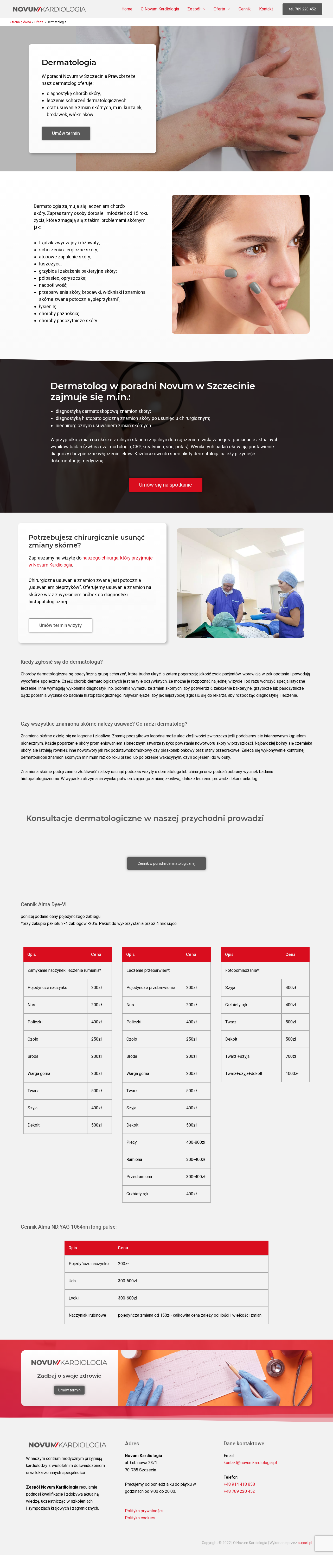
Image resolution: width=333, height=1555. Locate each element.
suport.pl (305, 1543)
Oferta (219, 9)
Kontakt (266, 9)
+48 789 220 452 (239, 1491)
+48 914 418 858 (239, 1484)
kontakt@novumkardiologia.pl (250, 1462)
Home (126, 9)
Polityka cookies (140, 1517)
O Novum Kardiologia (160, 9)
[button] (203, 9)
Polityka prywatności (144, 1510)
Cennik (245, 9)
